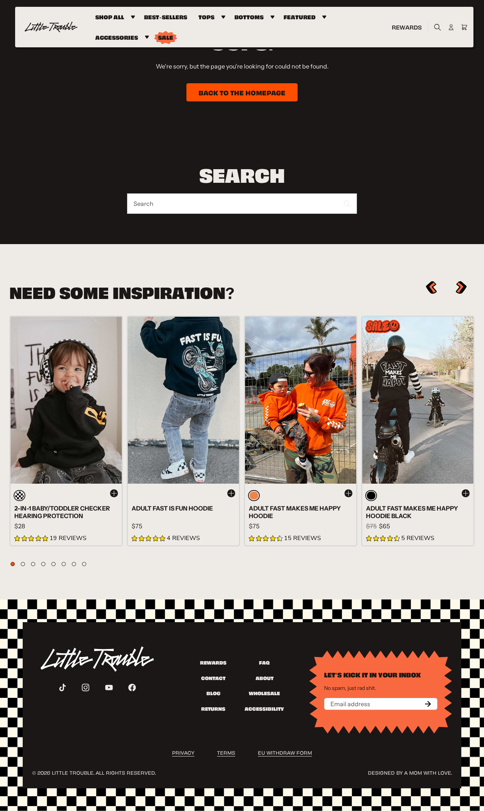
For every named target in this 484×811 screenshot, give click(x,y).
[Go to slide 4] (43, 564)
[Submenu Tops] (224, 17)
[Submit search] (347, 203)
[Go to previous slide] (431, 287)
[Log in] (451, 27)
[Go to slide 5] (53, 564)
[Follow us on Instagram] (85, 687)
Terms (226, 752)
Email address (350, 704)
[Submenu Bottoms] (273, 17)
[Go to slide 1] (13, 564)
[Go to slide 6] (64, 564)
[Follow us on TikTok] (62, 687)
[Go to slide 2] (23, 564)
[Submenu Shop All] (134, 17)
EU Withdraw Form (285, 752)
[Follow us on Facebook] (132, 687)
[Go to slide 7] (74, 564)
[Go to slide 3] (33, 564)
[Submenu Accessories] (148, 37)
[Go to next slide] (461, 287)
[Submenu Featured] (325, 17)
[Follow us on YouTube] (109, 687)
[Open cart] (464, 27)
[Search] (435, 27)
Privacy (183, 752)
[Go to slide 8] (84, 564)
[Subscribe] (428, 704)
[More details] (114, 493)
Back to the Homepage (242, 92)
